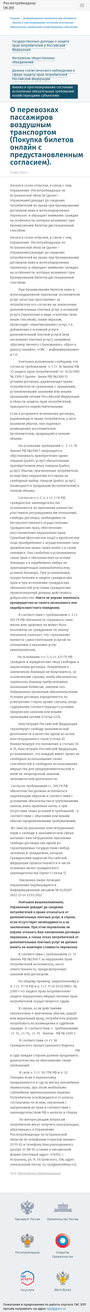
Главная (15, 18)
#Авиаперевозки (49, 1173)
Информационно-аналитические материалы (50, 18)
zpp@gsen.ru (56, 1308)
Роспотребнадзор (19, 5)
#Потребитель (27, 1173)
